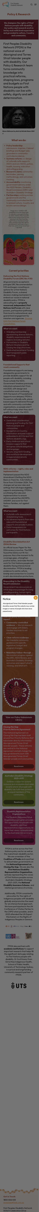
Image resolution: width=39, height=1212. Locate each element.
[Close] (36, 598)
